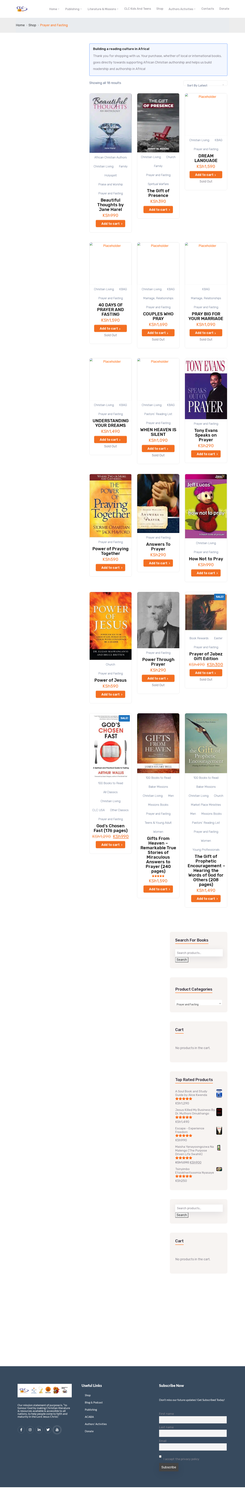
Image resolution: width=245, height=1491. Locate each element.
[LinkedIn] (39, 1429)
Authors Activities (181, 9)
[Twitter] (48, 1429)
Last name (166, 1427)
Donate (224, 8)
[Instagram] (30, 1429)
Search (182, 960)
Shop (159, 8)
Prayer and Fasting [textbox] (188, 1004)
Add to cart (110, 224)
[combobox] (205, 83)
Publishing (72, 9)
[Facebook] (21, 1429)
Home (53, 9)
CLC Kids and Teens (137, 8)
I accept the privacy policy (181, 1459)
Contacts (207, 8)
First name (166, 1413)
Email (162, 1441)
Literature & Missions (102, 9)
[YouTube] (57, 1429)
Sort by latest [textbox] (197, 85)
